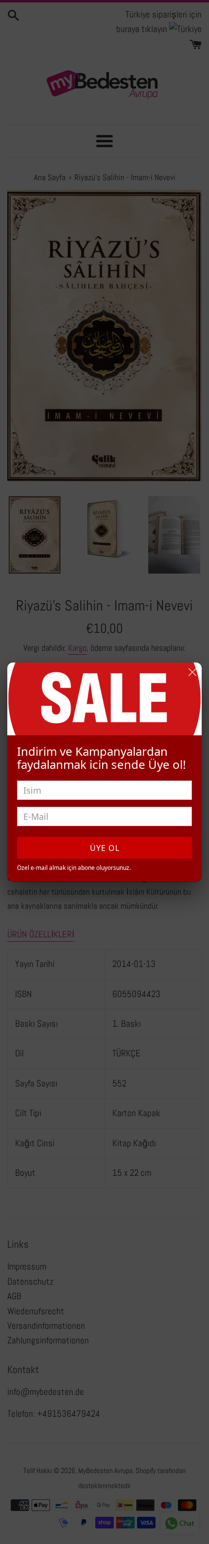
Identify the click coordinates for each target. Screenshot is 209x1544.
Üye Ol (105, 848)
